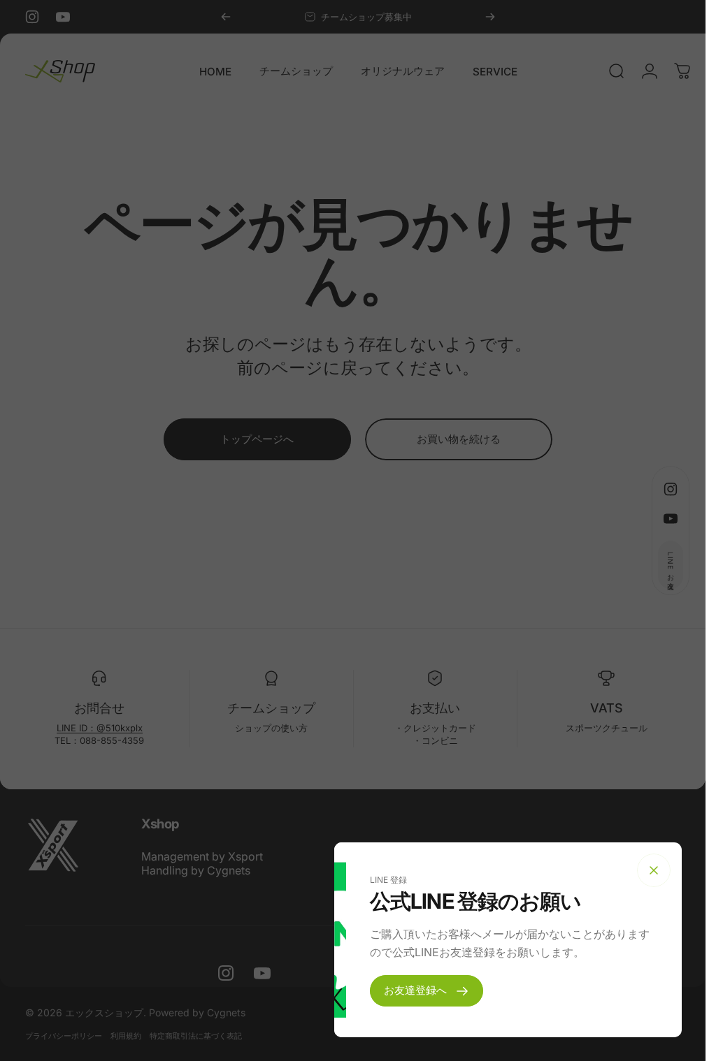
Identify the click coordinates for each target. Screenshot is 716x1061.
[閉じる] (654, 870)
